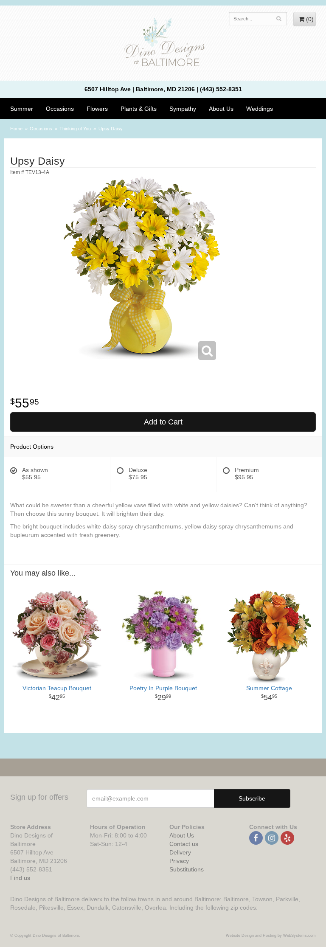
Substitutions (186, 869)
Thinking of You (75, 128)
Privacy (179, 860)
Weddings (259, 108)
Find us (20, 877)
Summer (21, 108)
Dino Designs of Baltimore (163, 43)
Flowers (97, 108)
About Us (181, 835)
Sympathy (182, 108)
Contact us (183, 843)
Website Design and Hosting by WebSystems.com (271, 935)
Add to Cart (163, 422)
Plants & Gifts (139, 108)
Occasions (60, 108)
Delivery (180, 852)
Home (16, 128)
